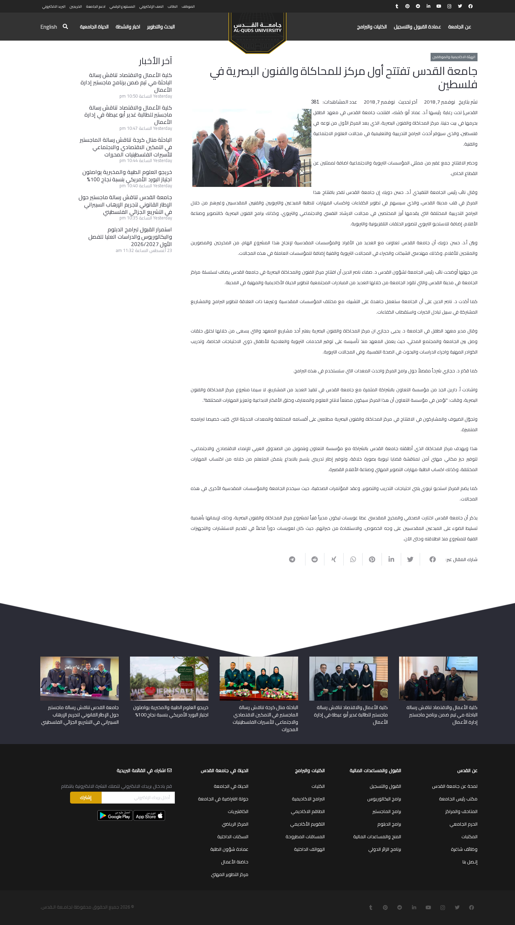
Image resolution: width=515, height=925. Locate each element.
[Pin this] (372, 559)
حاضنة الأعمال (234, 861)
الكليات (318, 786)
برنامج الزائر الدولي (384, 849)
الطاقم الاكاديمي (308, 811)
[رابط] (257, 30)
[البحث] (65, 27)
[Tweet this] (410, 559)
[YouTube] (439, 6)
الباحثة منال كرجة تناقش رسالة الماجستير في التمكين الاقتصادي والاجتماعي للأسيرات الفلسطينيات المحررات (126, 147)
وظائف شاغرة (464, 849)
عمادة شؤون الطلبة (229, 849)
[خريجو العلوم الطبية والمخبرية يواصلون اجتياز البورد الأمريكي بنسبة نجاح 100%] (169, 659)
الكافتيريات (238, 811)
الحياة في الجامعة (231, 786)
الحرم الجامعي (463, 824)
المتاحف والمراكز (461, 811)
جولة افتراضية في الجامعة (223, 798)
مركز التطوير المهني (229, 874)
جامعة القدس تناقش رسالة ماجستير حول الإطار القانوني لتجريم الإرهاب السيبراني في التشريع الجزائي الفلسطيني (125, 204)
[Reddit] (418, 6)
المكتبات (469, 836)
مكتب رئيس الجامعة (458, 798)
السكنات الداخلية (232, 836)
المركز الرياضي (235, 824)
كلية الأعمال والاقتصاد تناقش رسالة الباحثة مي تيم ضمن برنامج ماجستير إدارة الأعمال (126, 82)
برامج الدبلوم (389, 824)
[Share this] (429, 559)
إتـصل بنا (470, 861)
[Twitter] (460, 6)
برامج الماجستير (386, 811)
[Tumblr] (397, 6)
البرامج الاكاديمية (308, 798)
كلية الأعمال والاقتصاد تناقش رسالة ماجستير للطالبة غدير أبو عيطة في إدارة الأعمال (128, 114)
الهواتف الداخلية (309, 849)
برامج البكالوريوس (384, 798)
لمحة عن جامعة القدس (455, 786)
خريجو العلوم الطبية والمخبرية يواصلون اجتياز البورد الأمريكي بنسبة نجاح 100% (127, 175)
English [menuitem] (48, 26)
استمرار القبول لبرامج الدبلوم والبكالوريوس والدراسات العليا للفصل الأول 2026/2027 (130, 236)
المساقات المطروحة (305, 836)
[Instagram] (449, 6)
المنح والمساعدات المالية (377, 836)
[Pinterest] (407, 6)
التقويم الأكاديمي (307, 824)
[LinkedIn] (428, 6)
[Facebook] (470, 6)
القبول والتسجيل (385, 786)
